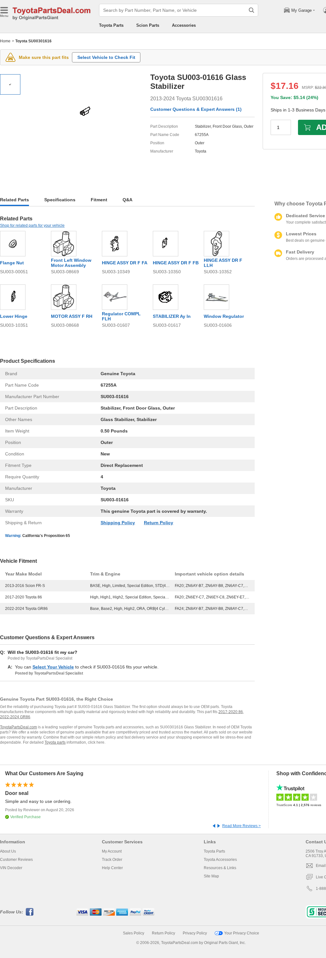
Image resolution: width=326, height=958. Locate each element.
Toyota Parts (111, 25)
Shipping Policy (118, 522)
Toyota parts (55, 742)
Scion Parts (147, 25)
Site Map (211, 876)
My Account (112, 851)
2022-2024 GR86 (15, 717)
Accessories (184, 25)
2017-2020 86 (230, 712)
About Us (8, 851)
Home (5, 41)
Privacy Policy (195, 933)
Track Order (112, 859)
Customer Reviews (16, 859)
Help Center (112, 868)
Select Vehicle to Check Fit (106, 57)
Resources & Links (220, 868)
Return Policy (158, 522)
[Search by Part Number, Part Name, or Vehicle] (251, 10)
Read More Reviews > (241, 826)
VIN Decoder (11, 868)
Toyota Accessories (220, 859)
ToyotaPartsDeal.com (18, 727)
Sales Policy (133, 933)
